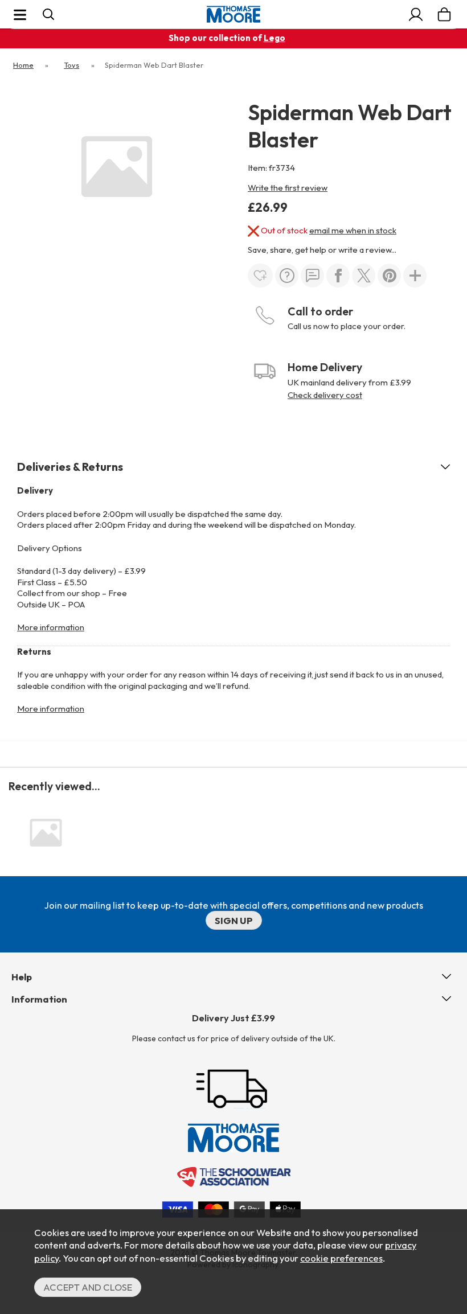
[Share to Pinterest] (389, 276)
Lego (274, 37)
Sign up (234, 920)
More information (50, 627)
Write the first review (287, 187)
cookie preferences (341, 1258)
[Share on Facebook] (338, 276)
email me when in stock (352, 230)
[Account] (416, 14)
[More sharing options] (415, 276)
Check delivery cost (325, 394)
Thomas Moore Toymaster (233, 14)
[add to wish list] (260, 276)
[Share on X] (363, 276)
